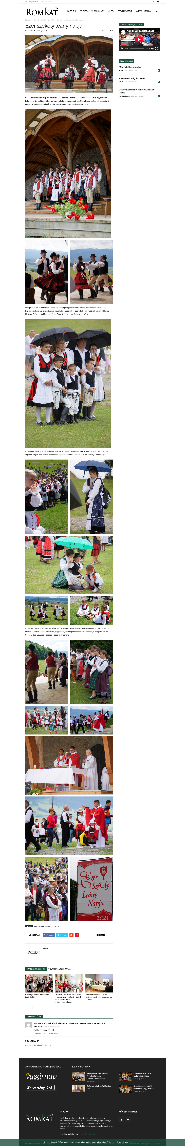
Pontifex (84, 11)
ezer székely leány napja (42, 926)
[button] (157, 11)
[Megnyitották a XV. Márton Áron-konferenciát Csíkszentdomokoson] (78, 1076)
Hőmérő (111, 11)
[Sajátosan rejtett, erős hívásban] (78, 1088)
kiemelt (56, 926)
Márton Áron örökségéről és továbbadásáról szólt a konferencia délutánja (98, 997)
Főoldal (28, 20)
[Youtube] (158, 2)
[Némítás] (152, 48)
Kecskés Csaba (124, 96)
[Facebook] (154, 2)
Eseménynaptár (125, 11)
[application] (139, 39)
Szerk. (33, 31)
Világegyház (97, 11)
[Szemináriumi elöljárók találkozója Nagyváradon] (125, 1089)
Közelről (71, 11)
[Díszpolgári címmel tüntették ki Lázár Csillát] (39, 983)
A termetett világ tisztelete (132, 78)
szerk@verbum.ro (88, 1134)
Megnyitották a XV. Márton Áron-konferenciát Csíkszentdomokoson (97, 1075)
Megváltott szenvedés (130, 67)
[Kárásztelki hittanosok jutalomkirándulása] (125, 1076)
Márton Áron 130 (144, 11)
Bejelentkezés (47, 2)
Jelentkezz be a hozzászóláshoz (47, 1033)
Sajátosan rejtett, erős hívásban (99, 1086)
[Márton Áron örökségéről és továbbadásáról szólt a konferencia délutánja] (99, 983)
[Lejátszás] (122, 48)
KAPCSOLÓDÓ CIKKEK (36, 969)
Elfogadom (137, 1142)
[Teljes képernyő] (156, 48)
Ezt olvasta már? (81, 1066)
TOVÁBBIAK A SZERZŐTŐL (59, 969)
